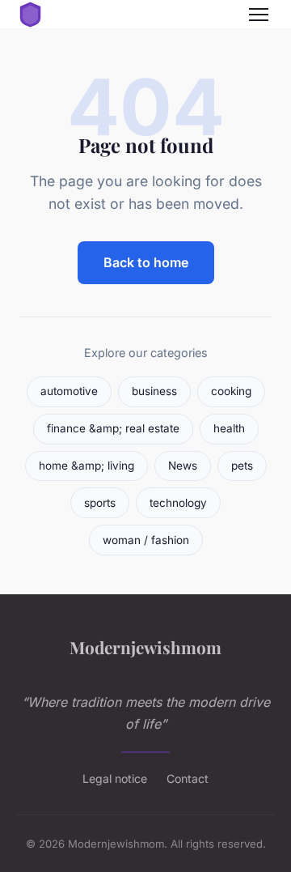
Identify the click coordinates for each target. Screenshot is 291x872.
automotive (69, 391)
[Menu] (258, 15)
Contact (188, 778)
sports (100, 502)
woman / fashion (146, 540)
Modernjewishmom (145, 647)
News (182, 465)
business (154, 391)
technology (178, 502)
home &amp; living (86, 465)
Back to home (145, 262)
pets (242, 465)
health (229, 428)
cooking (231, 391)
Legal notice (114, 778)
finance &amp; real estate (113, 428)
